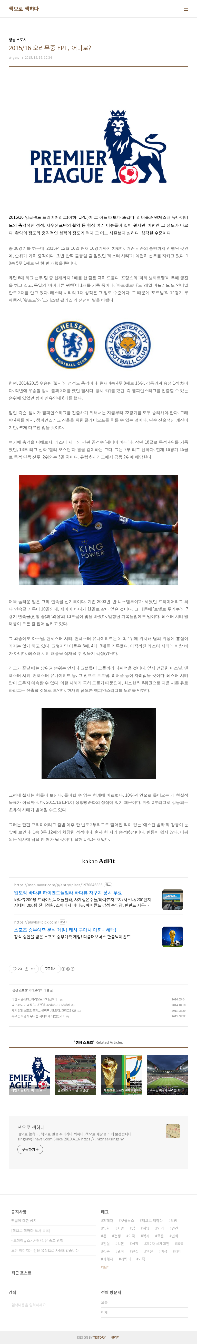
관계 (120, 1251)
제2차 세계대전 (157, 1243)
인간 (175, 1228)
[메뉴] (186, 9)
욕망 (174, 1220)
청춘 (106, 1251)
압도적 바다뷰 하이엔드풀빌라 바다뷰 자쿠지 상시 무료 (68, 892)
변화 (175, 1235)
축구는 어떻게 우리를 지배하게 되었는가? (38, 1016)
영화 (106, 1228)
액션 (149, 1251)
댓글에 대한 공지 (24, 1220)
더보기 (105, 1267)
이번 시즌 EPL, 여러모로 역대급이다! (35, 999)
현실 (135, 1251)
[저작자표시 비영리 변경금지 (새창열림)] (68, 969)
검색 (91, 1305)
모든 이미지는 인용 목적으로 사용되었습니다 (45, 1250)
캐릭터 (126, 1258)
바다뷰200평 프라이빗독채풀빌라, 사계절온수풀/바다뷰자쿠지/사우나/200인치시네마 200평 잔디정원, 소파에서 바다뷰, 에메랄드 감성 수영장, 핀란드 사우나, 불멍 (82, 902)
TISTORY (99, 1337)
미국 (132, 1235)
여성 (164, 1251)
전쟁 (117, 1235)
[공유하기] (26, 969)
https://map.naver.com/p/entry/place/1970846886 (58, 885)
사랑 (120, 1228)
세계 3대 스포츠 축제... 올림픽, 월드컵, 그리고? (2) (44, 1010)
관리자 (115, 1337)
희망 (146, 1228)
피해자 (108, 1220)
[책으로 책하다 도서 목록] (30, 1230)
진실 (106, 1243)
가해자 (108, 1258)
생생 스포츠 (19, 990)
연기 (160, 1228)
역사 (146, 1235)
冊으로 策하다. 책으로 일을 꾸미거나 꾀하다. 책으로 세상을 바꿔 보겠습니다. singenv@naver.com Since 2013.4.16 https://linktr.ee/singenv (75, 1136)
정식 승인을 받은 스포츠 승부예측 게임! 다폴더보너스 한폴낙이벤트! (73, 936)
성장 (135, 1243)
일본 (120, 1243)
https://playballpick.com (35, 922)
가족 (142, 1258)
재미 (178, 1251)
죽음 (160, 1235)
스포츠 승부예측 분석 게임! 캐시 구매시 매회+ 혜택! (65, 930)
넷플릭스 (127, 1220)
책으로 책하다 (24, 8)
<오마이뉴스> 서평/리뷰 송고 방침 (37, 1240)
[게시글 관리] (33, 969)
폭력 (180, 1243)
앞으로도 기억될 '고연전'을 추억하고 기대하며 (41, 1004)
